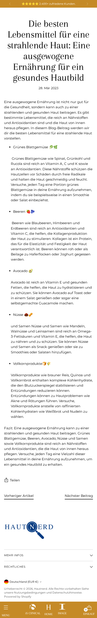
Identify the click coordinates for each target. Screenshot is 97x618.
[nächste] (87, 4)
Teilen (15, 480)
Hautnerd (40, 588)
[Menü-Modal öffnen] (5, 609)
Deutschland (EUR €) (23, 581)
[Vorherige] (10, 4)
